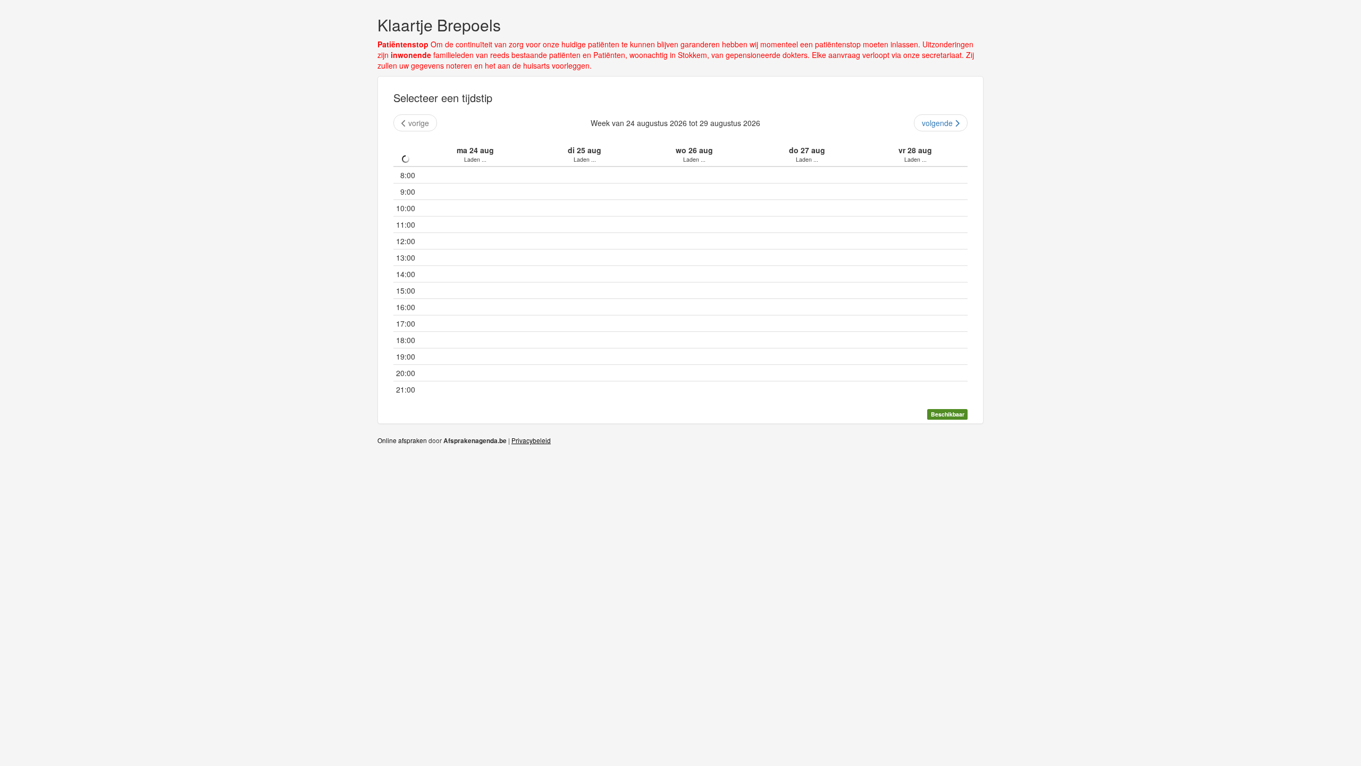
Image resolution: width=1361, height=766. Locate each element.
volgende (937, 123)
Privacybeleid (531, 440)
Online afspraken (402, 440)
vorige (418, 123)
